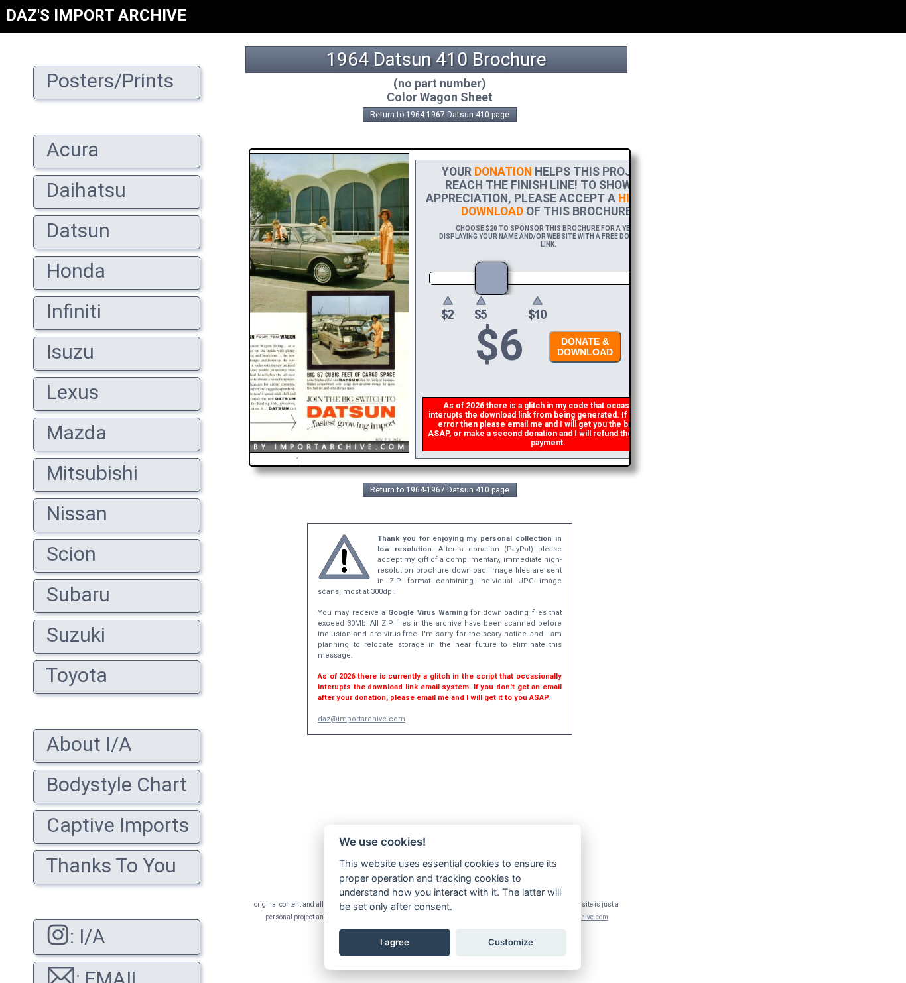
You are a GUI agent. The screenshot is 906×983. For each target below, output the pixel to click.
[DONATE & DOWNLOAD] (581, 366)
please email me (511, 424)
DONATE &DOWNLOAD (585, 346)
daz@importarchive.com (361, 719)
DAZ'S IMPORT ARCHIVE (96, 15)
